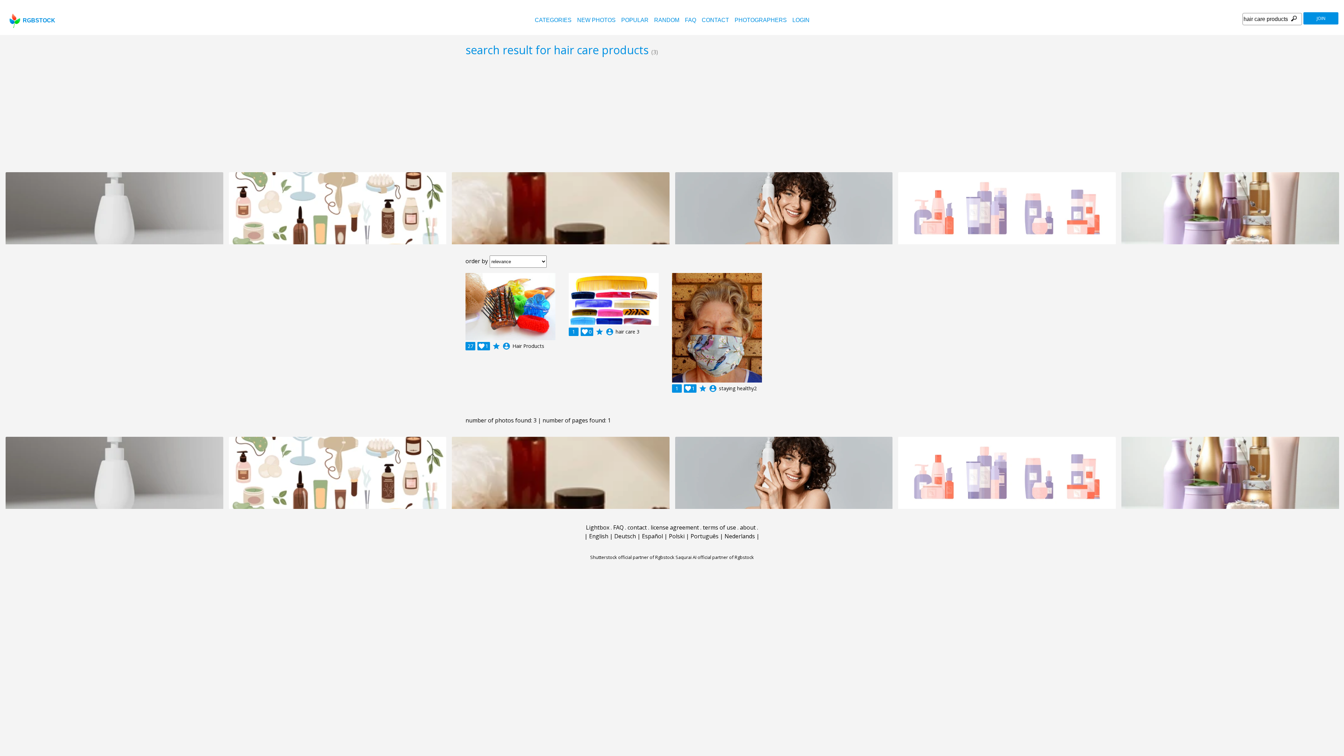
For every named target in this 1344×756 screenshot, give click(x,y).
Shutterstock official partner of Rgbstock (632, 557)
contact (715, 20)
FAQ (690, 20)
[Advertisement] (672, 114)
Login (801, 20)
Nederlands (739, 536)
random (666, 20)
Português (705, 536)
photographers (761, 20)
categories (553, 20)
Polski (677, 536)
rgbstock (39, 20)
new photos (596, 20)
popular (635, 20)
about (748, 527)
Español (652, 536)
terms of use (719, 527)
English (598, 536)
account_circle (506, 346)
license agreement (675, 527)
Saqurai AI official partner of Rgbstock (715, 557)
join (1321, 18)
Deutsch (625, 536)
